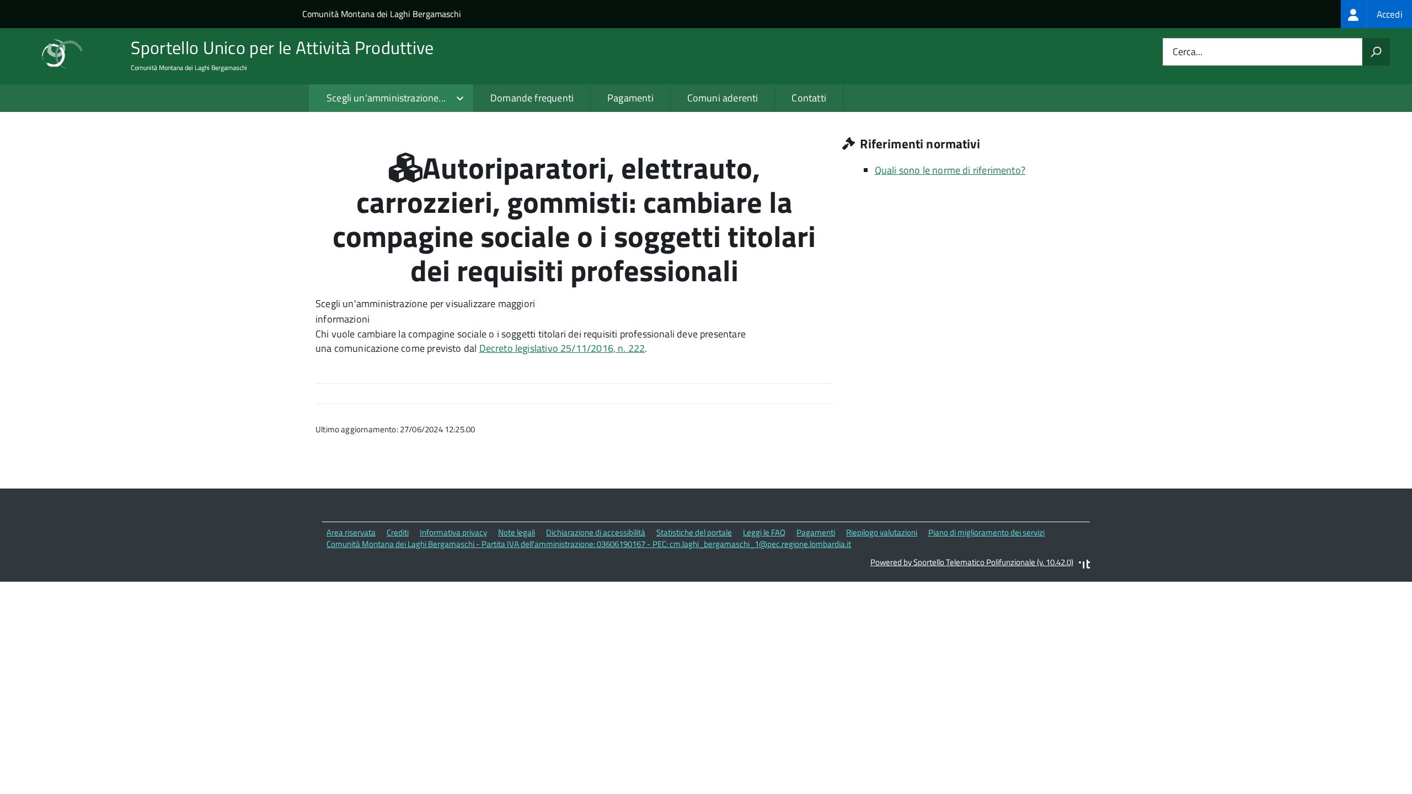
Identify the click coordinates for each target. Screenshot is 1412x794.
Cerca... (1187, 52)
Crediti (398, 532)
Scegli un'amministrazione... (386, 97)
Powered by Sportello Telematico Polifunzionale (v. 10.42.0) (971, 562)
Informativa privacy (453, 532)
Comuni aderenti (722, 97)
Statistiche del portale (694, 532)
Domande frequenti (532, 97)
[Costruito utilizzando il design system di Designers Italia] (1084, 565)
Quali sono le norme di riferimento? (950, 170)
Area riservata (351, 532)
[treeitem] (1376, 14)
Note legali (516, 532)
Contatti (808, 97)
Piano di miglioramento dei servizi (986, 532)
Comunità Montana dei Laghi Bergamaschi (381, 13)
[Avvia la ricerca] (1376, 52)
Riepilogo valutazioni (881, 532)
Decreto (497, 348)
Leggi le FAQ (764, 532)
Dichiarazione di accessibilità (595, 532)
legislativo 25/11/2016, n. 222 (580, 348)
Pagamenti (630, 97)
